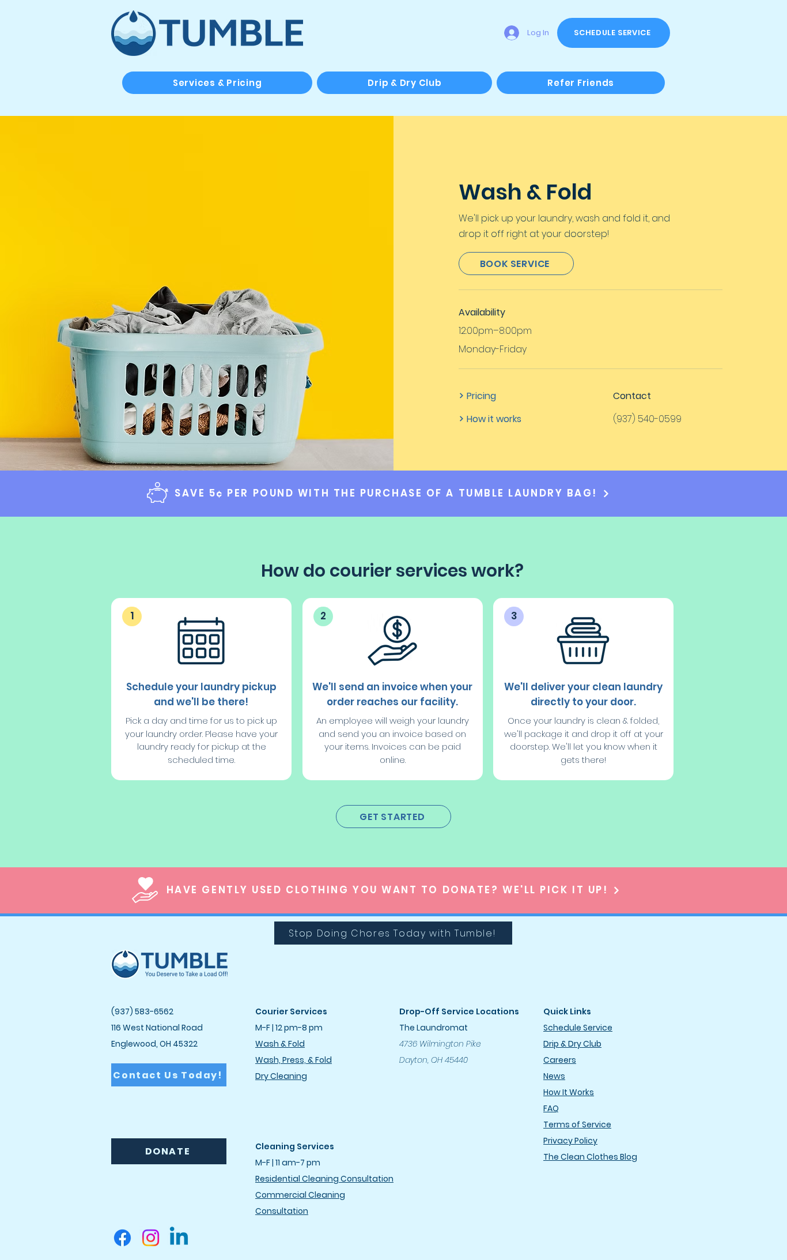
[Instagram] (150, 1238)
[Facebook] (122, 1238)
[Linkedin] (179, 1238)
